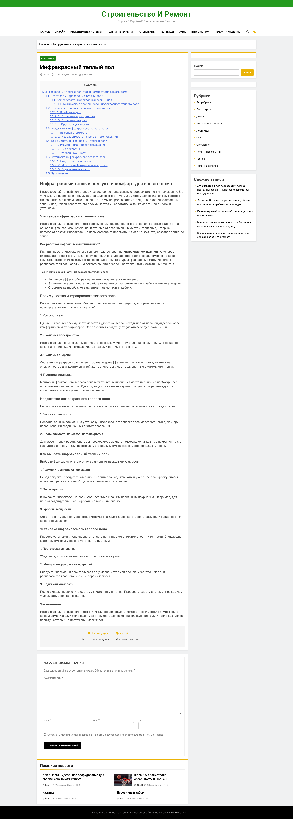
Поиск (198, 66)
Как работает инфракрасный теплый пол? (81, 100)
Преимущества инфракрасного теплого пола (79, 108)
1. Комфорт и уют (65, 112)
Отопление (146, 31)
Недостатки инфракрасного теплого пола (77, 128)
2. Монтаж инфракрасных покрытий (78, 165)
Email (95, 720)
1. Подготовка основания (71, 161)
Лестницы (167, 31)
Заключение (57, 173)
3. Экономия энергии (68, 120)
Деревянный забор (130, 792)
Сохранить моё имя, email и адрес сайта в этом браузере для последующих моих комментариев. (105, 734)
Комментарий (53, 678)
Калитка (49, 792)
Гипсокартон (200, 31)
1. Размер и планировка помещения (78, 144)
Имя (47, 720)
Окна (182, 31)
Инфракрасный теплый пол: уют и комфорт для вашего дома (85, 91)
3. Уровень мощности (68, 153)
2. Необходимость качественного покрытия (84, 136)
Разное (45, 31)
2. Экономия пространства (72, 116)
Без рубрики (47, 58)
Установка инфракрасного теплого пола (76, 157)
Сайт (141, 720)
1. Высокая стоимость (68, 132)
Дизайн (60, 31)
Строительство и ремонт (146, 14)
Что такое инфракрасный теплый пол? (74, 96)
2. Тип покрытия (65, 149)
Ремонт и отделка (227, 31)
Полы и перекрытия (120, 31)
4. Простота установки (69, 124)
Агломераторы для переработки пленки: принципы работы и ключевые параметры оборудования (223, 189)
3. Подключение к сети (70, 169)
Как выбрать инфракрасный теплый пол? (76, 140)
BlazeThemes (178, 812)
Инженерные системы (86, 31)
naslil (46, 74)
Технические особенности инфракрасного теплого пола (96, 104)
